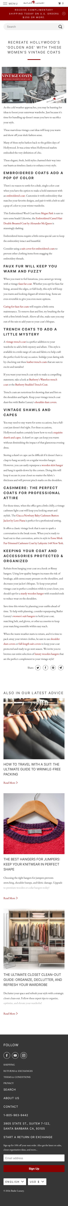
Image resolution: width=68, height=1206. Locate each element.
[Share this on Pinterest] (53, 667)
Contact (10, 1106)
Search (9, 1089)
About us (11, 1098)
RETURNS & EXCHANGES (18, 1070)
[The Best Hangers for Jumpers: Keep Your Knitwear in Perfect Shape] (34, 823)
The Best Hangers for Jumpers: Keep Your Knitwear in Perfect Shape (31, 864)
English (12, 1181)
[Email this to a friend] (60, 667)
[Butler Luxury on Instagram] (24, 1055)
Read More (9, 783)
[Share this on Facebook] (45, 667)
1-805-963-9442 (15, 1115)
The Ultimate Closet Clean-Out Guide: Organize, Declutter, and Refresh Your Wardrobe (32, 980)
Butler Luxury (17, 1190)
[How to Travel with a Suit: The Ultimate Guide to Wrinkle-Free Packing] (34, 728)
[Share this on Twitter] (37, 667)
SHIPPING (9, 1064)
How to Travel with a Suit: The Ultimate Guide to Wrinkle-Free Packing (32, 769)
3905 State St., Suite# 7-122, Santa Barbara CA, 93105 (26, 1126)
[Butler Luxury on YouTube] (16, 1055)
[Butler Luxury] (34, 3)
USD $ (35, 1181)
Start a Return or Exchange (28, 1137)
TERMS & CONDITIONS (17, 1077)
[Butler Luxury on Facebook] (7, 1055)
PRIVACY (8, 1083)
